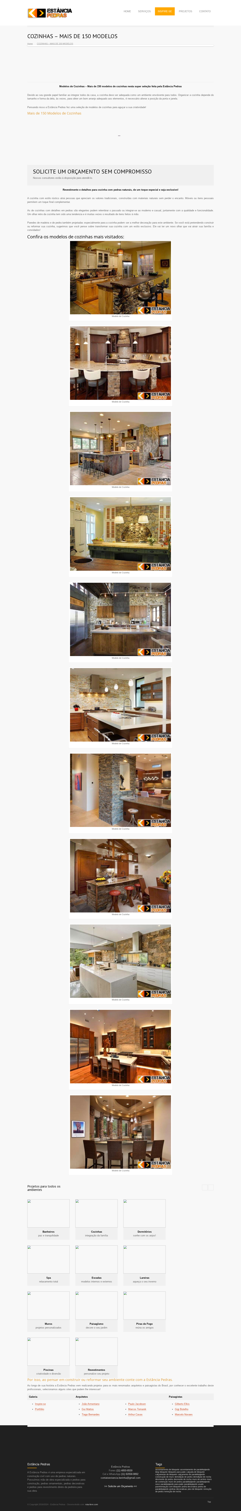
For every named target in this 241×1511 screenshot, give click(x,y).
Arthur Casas (135, 1414)
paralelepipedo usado (194, 1484)
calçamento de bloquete (166, 1474)
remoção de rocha (172, 1491)
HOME (127, 11)
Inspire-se (40, 1404)
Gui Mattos (88, 1409)
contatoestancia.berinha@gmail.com (120, 1477)
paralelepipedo (189, 1482)
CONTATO (205, 11)
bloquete (164, 1472)
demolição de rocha (202, 1477)
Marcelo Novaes (184, 1414)
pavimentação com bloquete (168, 1486)
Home (30, 43)
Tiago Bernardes (91, 1414)
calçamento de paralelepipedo (191, 1474)
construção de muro (164, 1477)
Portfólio (39, 1409)
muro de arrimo (199, 1479)
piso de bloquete (195, 1489)
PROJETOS (185, 11)
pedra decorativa (189, 1486)
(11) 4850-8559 (124, 1470)
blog (157, 1472)
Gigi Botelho (181, 1409)
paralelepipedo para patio (172, 1484)
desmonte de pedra (164, 1479)
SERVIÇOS (144, 11)
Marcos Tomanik (137, 1409)
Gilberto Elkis (182, 1404)
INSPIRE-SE (165, 11)
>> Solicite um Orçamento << (120, 1486)
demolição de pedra (183, 1477)
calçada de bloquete (195, 1472)
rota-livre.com (91, 1504)
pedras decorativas (178, 1489)
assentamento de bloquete (167, 1469)
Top (209, 1502)
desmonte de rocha (182, 1479)
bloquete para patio (177, 1472)
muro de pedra (175, 1482)
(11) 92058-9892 (129, 1474)
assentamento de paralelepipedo (195, 1469)
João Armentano (90, 1404)
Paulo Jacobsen (137, 1404)
